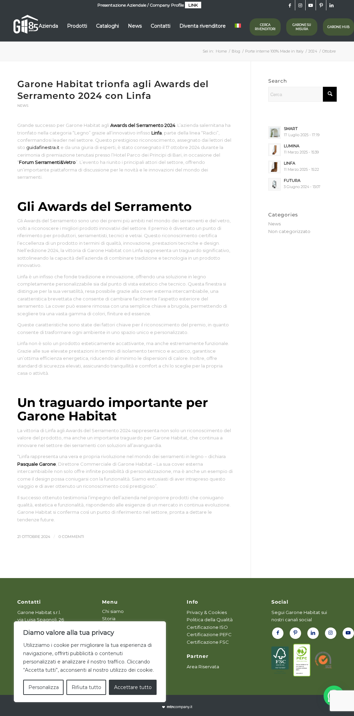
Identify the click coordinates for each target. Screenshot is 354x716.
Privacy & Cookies (207, 612)
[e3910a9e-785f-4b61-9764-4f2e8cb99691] (323, 660)
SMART (291, 128)
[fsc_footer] (280, 660)
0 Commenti (71, 536)
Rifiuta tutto (86, 687)
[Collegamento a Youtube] (311, 5)
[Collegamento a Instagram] (300, 5)
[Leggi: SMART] (274, 132)
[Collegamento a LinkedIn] (331, 5)
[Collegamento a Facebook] (290, 5)
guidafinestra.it (42, 147)
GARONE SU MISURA (301, 27)
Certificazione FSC (208, 642)
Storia (108, 618)
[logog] (26, 25)
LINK (193, 5)
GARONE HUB (338, 27)
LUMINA (291, 145)
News (22, 105)
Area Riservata (203, 666)
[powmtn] (177, 707)
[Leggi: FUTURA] (274, 184)
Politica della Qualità (210, 619)
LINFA (289, 163)
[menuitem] (48, 25)
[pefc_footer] (301, 660)
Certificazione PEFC (209, 634)
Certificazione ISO (207, 627)
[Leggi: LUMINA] (274, 149)
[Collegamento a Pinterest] (321, 5)
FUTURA (292, 180)
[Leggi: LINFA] (274, 167)
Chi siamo (113, 611)
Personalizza (43, 687)
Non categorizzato (289, 231)
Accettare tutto (133, 687)
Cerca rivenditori (265, 27)
